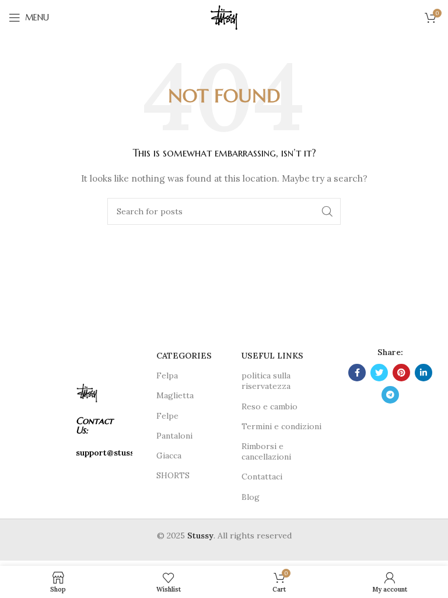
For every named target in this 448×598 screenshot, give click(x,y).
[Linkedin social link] (423, 372)
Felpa (167, 375)
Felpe (167, 416)
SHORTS (173, 475)
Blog (251, 497)
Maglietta (175, 395)
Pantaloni (174, 435)
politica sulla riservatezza (266, 380)
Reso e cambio (270, 406)
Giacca (168, 455)
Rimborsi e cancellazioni (266, 451)
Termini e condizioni (281, 426)
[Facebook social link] (357, 372)
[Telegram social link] (390, 395)
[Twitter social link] (379, 372)
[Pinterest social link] (401, 372)
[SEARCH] (327, 211)
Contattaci (262, 476)
